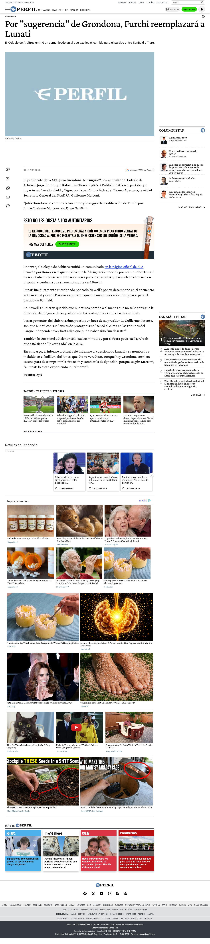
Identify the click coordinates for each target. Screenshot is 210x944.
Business (122, 3)
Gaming (182, 905)
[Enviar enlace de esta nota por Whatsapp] (8, 188)
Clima (71, 905)
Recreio (141, 914)
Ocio (89, 905)
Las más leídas (172, 317)
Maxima (150, 914)
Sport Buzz (131, 914)
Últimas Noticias (47, 10)
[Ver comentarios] (202, 17)
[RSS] (117, 893)
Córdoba (97, 905)
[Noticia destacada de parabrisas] (136, 834)
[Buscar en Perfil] (202, 2)
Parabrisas (105, 910)
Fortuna (94, 910)
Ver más (196, 395)
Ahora (4, 905)
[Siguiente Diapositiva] (152, 475)
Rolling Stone (116, 914)
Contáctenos (92, 919)
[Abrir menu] (7, 9)
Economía (37, 905)
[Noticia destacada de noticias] (23, 834)
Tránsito (148, 919)
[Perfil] (24, 826)
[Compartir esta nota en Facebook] (8, 169)
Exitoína (150, 3)
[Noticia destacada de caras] (99, 834)
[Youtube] (101, 893)
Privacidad (105, 919)
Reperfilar (108, 905)
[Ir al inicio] (23, 9)
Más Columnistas (190, 207)
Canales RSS (63, 919)
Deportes (81, 905)
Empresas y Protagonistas (137, 905)
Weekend (84, 910)
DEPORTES (10, 16)
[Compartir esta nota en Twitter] (8, 178)
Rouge (115, 910)
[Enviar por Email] (8, 197)
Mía (121, 910)
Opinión (74, 10)
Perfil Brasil (162, 3)
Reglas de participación (131, 919)
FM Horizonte (141, 910)
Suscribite (189, 9)
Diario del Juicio (201, 905)
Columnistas (171, 130)
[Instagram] (109, 894)
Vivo (190, 905)
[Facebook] (85, 894)
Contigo (81, 914)
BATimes (128, 910)
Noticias (132, 3)
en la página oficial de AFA (124, 267)
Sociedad (85, 10)
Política (63, 10)
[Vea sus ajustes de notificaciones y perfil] (202, 9)
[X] (93, 894)
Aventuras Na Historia (98, 914)
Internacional (60, 905)
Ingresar (174, 9)
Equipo (116, 919)
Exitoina (173, 905)
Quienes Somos (77, 919)
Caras (141, 3)
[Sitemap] (125, 893)
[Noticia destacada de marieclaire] (61, 834)
